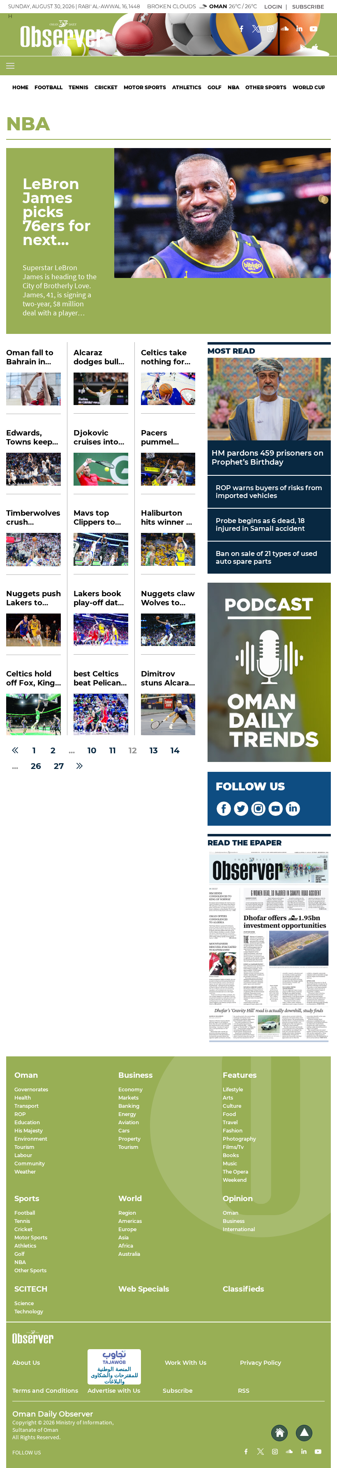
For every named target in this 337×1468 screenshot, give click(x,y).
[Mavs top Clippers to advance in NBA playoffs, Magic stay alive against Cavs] (101, 553)
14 (175, 750)
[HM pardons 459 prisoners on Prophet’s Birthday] (269, 399)
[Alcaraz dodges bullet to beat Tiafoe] (101, 393)
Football (48, 87)
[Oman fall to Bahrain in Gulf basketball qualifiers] (33, 393)
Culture (232, 1106)
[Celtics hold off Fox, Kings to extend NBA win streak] (33, 714)
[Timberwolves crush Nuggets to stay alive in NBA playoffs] (33, 553)
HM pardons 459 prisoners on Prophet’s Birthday (267, 458)
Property (129, 1139)
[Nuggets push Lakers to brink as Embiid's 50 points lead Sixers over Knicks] (33, 634)
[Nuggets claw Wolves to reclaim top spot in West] (168, 634)
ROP (20, 1114)
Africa (125, 1246)
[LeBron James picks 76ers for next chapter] (222, 213)
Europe (127, 1229)
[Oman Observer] (53, 34)
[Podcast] (269, 673)
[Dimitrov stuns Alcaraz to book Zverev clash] (168, 714)
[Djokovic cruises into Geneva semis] (101, 473)
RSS (243, 1390)
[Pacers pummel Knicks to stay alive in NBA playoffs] (168, 473)
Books (231, 1155)
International (239, 1229)
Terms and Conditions (45, 1390)
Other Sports (30, 1270)
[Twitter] (256, 29)
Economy (130, 1089)
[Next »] (79, 766)
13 (154, 750)
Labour (23, 1155)
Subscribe (178, 1390)
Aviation (128, 1122)
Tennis (78, 87)
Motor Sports (145, 87)
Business (234, 1221)
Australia (129, 1254)
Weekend (235, 1180)
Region (127, 1213)
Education (27, 1122)
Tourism (24, 1147)
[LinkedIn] (299, 29)
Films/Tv (233, 1147)
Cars (123, 1131)
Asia (123, 1237)
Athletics (186, 87)
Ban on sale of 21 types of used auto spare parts (266, 557)
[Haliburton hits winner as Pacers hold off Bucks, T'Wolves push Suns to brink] (168, 553)
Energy (127, 1114)
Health (22, 1098)
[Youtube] (313, 29)
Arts (228, 1098)
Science (24, 1303)
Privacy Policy (260, 1362)
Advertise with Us (114, 1390)
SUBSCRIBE (308, 6)
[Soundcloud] (284, 29)
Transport (26, 1106)
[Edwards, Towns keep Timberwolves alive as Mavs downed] (33, 473)
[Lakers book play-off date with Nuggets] (101, 634)
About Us (26, 1362)
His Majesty (28, 1131)
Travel (230, 1122)
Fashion (232, 1131)
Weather (25, 1172)
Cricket (106, 87)
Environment (30, 1139)
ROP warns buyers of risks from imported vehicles (269, 492)
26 (36, 766)
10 (92, 750)
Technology (28, 1311)
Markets (128, 1098)
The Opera (235, 1172)
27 (59, 766)
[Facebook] (241, 29)
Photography (239, 1139)
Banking (128, 1106)
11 (112, 750)
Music (230, 1163)
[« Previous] (15, 750)
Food (229, 1114)
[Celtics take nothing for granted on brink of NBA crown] (168, 393)
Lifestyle (233, 1089)
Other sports (265, 87)
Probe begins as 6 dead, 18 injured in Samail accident (260, 525)
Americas (130, 1221)
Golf (215, 87)
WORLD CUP (309, 87)
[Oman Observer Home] (279, 1433)
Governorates (31, 1089)
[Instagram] (270, 29)
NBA (233, 87)
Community (29, 1163)
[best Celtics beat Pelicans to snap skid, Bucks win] (101, 714)
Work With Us (185, 1362)
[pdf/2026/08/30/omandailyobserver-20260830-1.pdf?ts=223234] (269, 947)
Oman (230, 1213)
